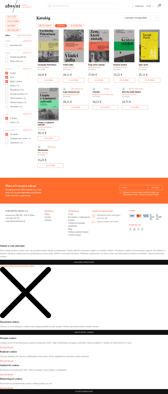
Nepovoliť (4, 347)
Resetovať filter (24, 35)
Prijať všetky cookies (84, 332)
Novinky (11, 26)
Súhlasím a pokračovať (84, 262)
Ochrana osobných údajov (149, 194)
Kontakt (71, 220)
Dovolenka (13, 21)
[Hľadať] (50, 6)
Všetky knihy (44, 26)
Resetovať (27, 41)
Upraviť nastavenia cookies (24, 266)
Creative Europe (74, 235)
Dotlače (11, 17)
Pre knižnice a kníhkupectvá (79, 217)
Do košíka (48, 80)
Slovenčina (76, 26)
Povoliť (10, 347)
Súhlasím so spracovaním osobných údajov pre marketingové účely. (141, 193)
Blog (70, 229)
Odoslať (155, 188)
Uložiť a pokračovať (84, 391)
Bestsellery (13, 30)
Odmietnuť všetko (7, 266)
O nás (70, 214)
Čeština (61, 26)
